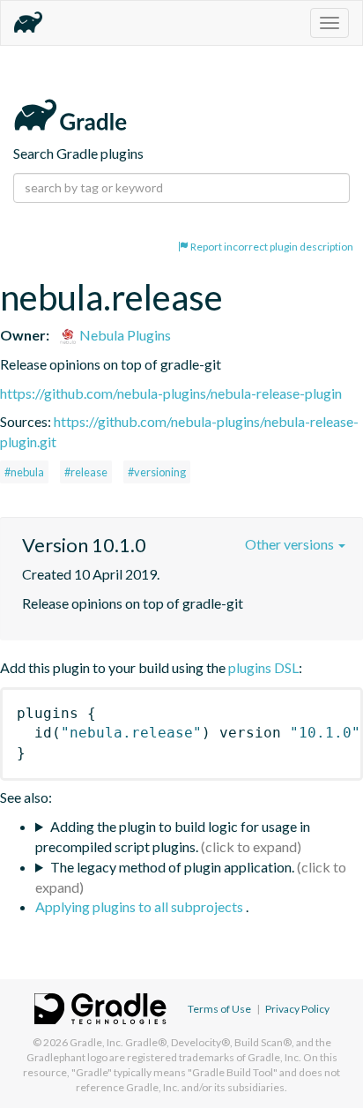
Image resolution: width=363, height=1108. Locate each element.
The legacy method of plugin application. (172, 866)
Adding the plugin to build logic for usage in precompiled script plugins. (172, 836)
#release (85, 472)
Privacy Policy (297, 1008)
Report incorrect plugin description (271, 246)
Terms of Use (219, 1008)
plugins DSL (263, 667)
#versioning (157, 472)
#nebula (24, 472)
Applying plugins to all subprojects (140, 906)
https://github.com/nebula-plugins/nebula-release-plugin (171, 393)
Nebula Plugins (124, 334)
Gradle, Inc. (96, 1042)
